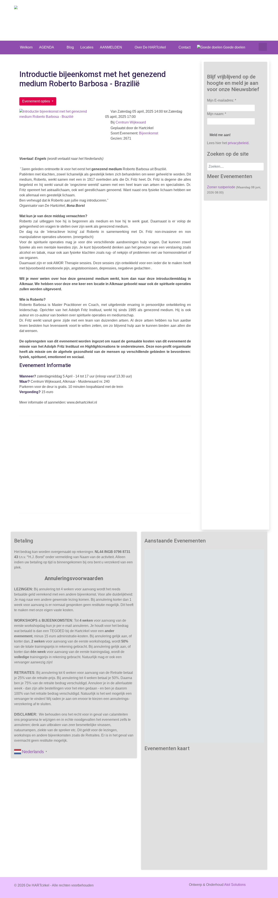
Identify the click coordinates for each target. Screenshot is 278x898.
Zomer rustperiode (221, 187)
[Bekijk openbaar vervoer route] (102, 500)
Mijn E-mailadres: (221, 100)
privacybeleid (238, 143)
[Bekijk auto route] (94, 500)
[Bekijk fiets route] (116, 500)
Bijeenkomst (148, 133)
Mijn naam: (216, 114)
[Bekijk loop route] (109, 500)
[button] (180, 614)
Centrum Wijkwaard (131, 122)
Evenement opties (36, 101)
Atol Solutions (235, 884)
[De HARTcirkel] (27, 8)
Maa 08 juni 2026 (180, 592)
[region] (204, 646)
